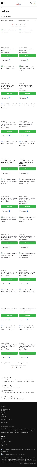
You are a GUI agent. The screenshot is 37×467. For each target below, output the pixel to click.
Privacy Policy (32, 458)
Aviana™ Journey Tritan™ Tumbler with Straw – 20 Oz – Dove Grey (8, 124)
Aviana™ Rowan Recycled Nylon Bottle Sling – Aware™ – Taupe (9, 236)
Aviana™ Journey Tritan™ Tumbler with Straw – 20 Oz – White (26, 87)
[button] (34, 3)
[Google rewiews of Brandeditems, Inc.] (18, 454)
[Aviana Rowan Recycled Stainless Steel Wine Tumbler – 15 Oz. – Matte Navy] (27, 333)
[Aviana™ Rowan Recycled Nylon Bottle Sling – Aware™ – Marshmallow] (27, 187)
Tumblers (22, 83)
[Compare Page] (9, 60)
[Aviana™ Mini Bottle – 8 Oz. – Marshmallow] (27, 37)
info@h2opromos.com (6, 419)
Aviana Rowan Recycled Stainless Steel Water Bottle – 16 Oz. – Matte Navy (9, 346)
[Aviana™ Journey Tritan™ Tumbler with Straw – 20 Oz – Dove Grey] (9, 111)
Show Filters (7, 16)
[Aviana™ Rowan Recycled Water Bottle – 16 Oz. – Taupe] (27, 297)
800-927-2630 (4, 422)
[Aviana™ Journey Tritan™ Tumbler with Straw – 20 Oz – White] (27, 73)
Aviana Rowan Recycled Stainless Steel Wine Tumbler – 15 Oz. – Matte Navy (27, 346)
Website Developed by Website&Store (28, 463)
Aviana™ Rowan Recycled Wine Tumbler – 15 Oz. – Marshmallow (9, 273)
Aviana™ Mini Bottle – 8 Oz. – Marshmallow (26, 49)
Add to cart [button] (9, 55)
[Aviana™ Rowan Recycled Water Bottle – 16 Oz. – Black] (9, 297)
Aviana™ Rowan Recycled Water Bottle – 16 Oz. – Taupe (27, 309)
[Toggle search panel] (31, 3)
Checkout (6, 444)
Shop (5, 439)
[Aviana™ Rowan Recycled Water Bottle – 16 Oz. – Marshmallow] (27, 260)
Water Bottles (5, 47)
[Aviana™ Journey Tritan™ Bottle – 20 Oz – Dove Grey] (27, 111)
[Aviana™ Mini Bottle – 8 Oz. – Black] (9, 37)
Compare (5, 60)
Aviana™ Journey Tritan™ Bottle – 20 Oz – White (8, 161)
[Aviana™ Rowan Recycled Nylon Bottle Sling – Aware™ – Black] (9, 187)
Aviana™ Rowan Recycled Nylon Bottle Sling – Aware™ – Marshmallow (27, 200)
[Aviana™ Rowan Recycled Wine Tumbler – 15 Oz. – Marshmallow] (9, 260)
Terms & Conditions (23, 458)
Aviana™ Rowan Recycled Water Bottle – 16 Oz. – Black (9, 309)
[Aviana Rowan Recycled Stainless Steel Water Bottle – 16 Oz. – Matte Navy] (9, 333)
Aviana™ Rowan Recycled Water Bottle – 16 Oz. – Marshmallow (27, 273)
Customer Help (7, 442)
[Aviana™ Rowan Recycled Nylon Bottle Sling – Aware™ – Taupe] (9, 224)
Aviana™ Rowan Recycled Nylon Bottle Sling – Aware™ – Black (9, 199)
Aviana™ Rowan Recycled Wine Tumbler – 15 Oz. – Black (27, 236)
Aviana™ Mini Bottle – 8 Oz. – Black (8, 49)
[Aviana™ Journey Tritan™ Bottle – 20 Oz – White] (9, 149)
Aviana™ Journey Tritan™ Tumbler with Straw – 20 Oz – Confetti (26, 162)
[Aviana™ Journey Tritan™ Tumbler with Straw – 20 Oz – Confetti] (27, 149)
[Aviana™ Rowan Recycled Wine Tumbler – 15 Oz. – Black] (27, 224)
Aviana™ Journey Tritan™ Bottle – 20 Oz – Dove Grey (26, 123)
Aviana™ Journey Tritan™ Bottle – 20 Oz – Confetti (8, 86)
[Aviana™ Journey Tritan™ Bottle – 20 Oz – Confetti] (9, 73)
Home (2, 8)
